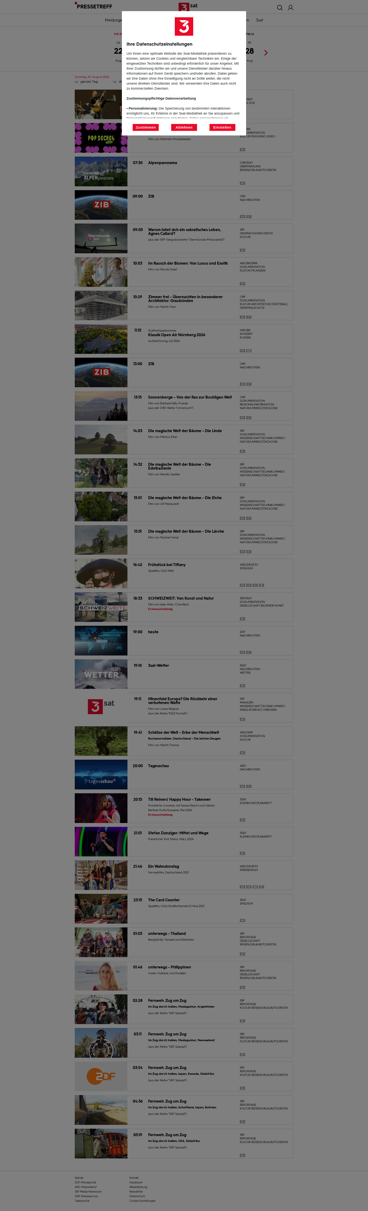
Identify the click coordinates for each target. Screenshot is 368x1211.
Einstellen (222, 127)
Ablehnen (184, 127)
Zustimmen (146, 127)
